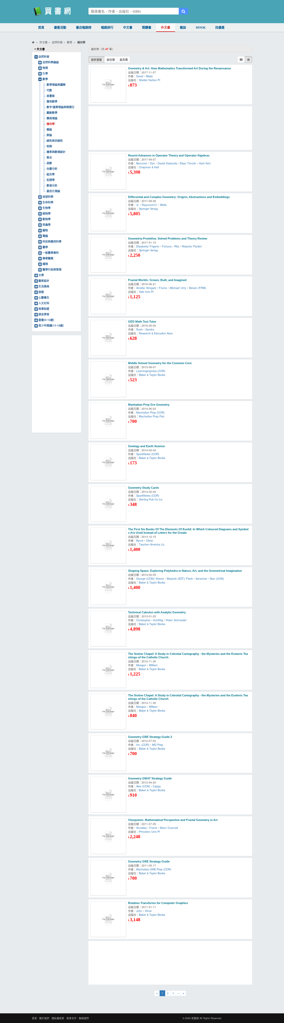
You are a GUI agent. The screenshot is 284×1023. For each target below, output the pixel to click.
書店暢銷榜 (83, 27)
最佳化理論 (53, 191)
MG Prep (157, 745)
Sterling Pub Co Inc (150, 499)
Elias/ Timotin (188, 163)
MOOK (201, 27)
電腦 (45, 236)
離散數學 (52, 112)
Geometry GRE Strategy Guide (149, 861)
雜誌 (183, 27)
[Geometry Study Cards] (108, 504)
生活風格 (43, 286)
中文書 (127, 27)
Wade (149, 76)
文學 (41, 275)
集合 (49, 157)
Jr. (137, 205)
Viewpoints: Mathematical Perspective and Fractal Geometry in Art (173, 820)
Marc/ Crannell (169, 828)
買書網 (195, 1018)
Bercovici (141, 163)
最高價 (124, 59)
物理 (45, 68)
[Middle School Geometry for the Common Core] (108, 379)
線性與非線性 (55, 140)
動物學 (47, 219)
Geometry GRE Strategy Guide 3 (150, 736)
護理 (45, 264)
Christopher (143, 620)
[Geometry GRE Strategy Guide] (108, 878)
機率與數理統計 (56, 152)
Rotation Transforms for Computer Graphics (158, 903)
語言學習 (43, 314)
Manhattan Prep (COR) (150, 412)
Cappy (157, 786)
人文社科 (43, 303)
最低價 (111, 59)
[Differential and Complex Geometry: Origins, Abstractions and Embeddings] (108, 213)
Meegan (141, 665)
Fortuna (167, 246)
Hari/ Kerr (205, 163)
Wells (163, 205)
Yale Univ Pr (146, 292)
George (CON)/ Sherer (150, 578)
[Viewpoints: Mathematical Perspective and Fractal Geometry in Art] (108, 836)
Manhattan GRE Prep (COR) (153, 869)
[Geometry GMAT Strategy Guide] (108, 794)
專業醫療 (48, 258)
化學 (45, 73)
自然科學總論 (51, 62)
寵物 (45, 230)
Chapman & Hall (149, 167)
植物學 (47, 213)
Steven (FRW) (197, 288)
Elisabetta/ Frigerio (147, 246)
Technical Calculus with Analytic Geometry (157, 612)
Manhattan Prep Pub (151, 416)
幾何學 (51, 124)
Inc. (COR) (142, 745)
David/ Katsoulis (167, 163)
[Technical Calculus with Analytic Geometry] (108, 628)
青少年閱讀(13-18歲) (51, 325)
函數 (49, 163)
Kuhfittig (158, 620)
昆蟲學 (47, 224)
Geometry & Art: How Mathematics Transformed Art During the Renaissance (179, 68)
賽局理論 (52, 118)
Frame (163, 288)
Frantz (153, 828)
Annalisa (141, 828)
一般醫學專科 (51, 252)
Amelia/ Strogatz (146, 288)
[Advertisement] (170, 128)
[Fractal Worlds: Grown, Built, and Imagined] (108, 296)
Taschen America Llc (151, 544)
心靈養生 (43, 297)
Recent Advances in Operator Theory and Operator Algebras (168, 155)
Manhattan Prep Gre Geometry (148, 404)
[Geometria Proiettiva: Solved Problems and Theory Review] (108, 255)
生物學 (47, 208)
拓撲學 (51, 180)
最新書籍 (96, 59)
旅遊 (41, 292)
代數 (49, 90)
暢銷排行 (107, 27)
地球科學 (48, 196)
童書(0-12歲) (46, 320)
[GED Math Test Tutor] (108, 338)
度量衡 (51, 96)
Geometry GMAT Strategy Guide (150, 778)
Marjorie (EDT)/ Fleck (180, 578)
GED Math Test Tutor (142, 321)
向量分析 (52, 168)
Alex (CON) (143, 786)
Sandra (149, 329)
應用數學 (52, 101)
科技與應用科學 (52, 241)
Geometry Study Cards (143, 487)
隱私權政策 (58, 1018)
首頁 (41, 27)
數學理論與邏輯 (56, 84)
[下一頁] (178, 993)
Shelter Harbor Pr (149, 80)
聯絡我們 (84, 1018)
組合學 (51, 174)
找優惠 (219, 27)
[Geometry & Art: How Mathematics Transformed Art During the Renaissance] (108, 84)
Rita (176, 246)
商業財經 (43, 308)
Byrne (139, 540)
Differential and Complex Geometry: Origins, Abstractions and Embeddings (179, 197)
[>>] (183, 993)
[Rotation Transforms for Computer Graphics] (108, 919)
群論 (49, 135)
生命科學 (48, 202)
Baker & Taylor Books (152, 375)
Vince (148, 911)
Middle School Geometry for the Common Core (160, 363)
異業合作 (71, 1018)
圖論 (49, 129)
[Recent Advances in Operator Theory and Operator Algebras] (108, 171)
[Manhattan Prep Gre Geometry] (108, 421)
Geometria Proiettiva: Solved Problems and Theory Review (167, 238)
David (139, 76)
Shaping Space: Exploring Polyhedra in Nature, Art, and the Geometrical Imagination (185, 570)
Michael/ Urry (178, 288)
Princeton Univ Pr (149, 832)
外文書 (165, 27)
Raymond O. (149, 205)
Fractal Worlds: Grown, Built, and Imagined (157, 280)
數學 (45, 79)
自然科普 (43, 56)
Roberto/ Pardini (192, 246)
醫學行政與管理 (52, 269)
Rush (139, 329)
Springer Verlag (148, 209)
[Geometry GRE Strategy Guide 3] (108, 753)
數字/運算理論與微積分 (60, 107)
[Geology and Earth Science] (108, 462)
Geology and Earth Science (146, 446)
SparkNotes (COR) (147, 454)
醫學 (45, 247)
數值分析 (52, 185)
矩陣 (49, 146)
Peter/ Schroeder (176, 620)
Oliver (149, 540)
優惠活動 (60, 27)
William (153, 665)
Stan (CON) (217, 578)
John (139, 911)
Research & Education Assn (156, 333)
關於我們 (44, 1018)
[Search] (183, 11)
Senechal (201, 578)
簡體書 (146, 27)
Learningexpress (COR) (150, 371)
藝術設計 (43, 280)
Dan (152, 163)
